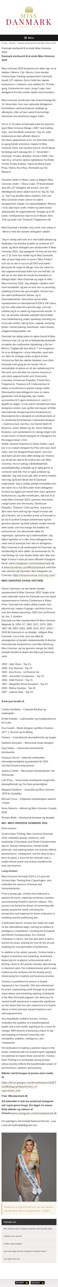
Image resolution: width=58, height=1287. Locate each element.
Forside (4, 43)
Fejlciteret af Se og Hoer (13, 1236)
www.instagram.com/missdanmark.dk (31, 563)
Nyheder (12, 43)
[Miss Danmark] (29, 17)
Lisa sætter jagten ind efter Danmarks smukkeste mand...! (25, 1251)
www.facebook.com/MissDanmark (24, 567)
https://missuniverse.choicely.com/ (34, 575)
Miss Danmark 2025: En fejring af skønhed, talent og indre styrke (28, 1229)
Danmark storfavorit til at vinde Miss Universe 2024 (36, 43)
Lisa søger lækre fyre (12, 1259)
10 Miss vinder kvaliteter (13, 1244)
